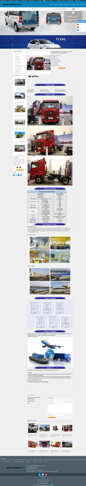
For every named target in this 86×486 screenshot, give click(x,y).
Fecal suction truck (18, 68)
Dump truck (17, 56)
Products (61, 4)
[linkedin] (14, 175)
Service (80, 24)
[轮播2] (43, 48)
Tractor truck (17, 57)
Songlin (35, 461)
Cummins (46, 461)
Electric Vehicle (18, 53)
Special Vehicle (18, 72)
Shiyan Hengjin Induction (5, 461)
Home (51, 4)
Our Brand (82, 4)
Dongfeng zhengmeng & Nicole (18, 461)
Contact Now (20, 170)
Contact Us (73, 4)
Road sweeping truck (19, 62)
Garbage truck (17, 59)
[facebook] (21, 175)
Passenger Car (18, 71)
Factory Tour (67, 4)
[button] (1, 29)
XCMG (40, 461)
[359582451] (28, 403)
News (78, 4)
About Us (56, 4)
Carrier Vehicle (17, 69)
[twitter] (16, 175)
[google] (19, 175)
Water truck (17, 60)
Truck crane (17, 54)
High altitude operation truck (20, 65)
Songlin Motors (28, 461)
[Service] (15, 167)
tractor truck (32, 395)
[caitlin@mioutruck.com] (29, 403)
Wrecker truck (17, 63)
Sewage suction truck (19, 66)
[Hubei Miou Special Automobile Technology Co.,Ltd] (11, 6)
